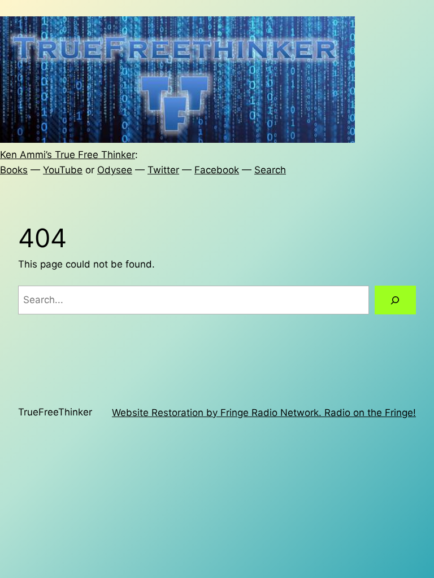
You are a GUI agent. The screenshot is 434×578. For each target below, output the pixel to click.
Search (270, 170)
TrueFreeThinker (55, 412)
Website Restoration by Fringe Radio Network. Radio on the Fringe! (264, 412)
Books (14, 170)
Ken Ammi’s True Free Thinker (67, 154)
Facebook (216, 170)
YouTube (63, 170)
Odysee (114, 170)
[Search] (395, 300)
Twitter (163, 170)
